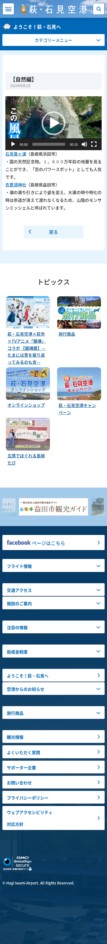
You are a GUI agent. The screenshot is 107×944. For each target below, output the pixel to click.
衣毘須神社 (15, 184)
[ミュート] (84, 144)
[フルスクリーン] (94, 144)
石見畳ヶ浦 (15, 154)
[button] (53, 123)
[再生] (13, 144)
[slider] (48, 144)
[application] (53, 123)
